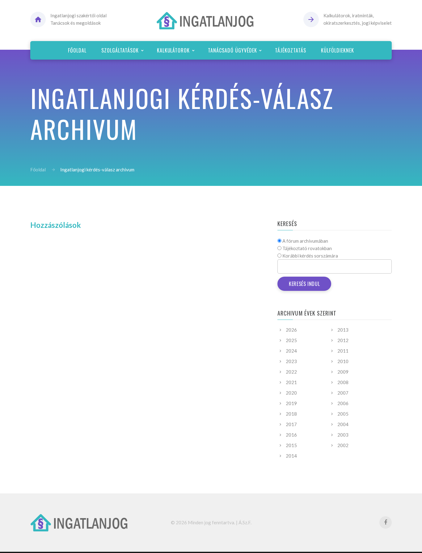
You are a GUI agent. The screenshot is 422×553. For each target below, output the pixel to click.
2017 (291, 424)
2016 (291, 435)
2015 (291, 445)
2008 (342, 382)
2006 (342, 403)
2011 (342, 351)
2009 (342, 372)
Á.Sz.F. (244, 522)
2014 (291, 456)
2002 (342, 445)
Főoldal (38, 169)
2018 (291, 414)
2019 (291, 403)
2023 (291, 361)
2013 (342, 330)
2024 (291, 351)
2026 (291, 330)
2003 (342, 435)
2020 (291, 393)
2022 (291, 372)
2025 (291, 340)
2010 (342, 361)
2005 (342, 414)
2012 (342, 340)
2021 (291, 382)
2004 (342, 424)
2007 (342, 393)
